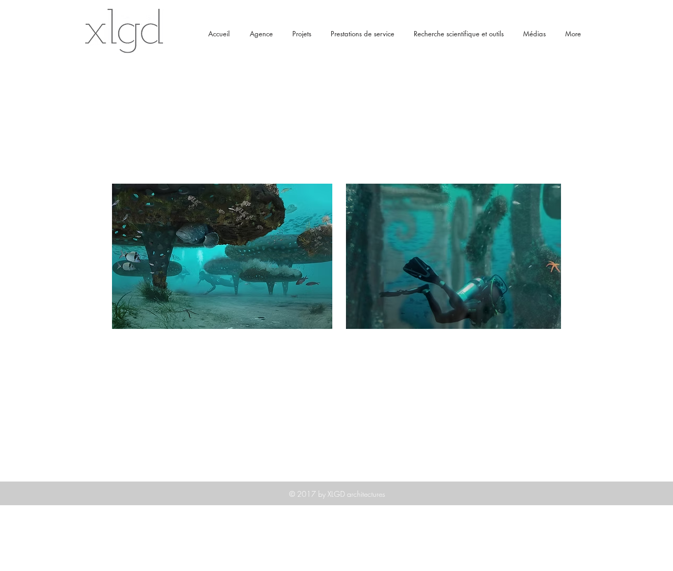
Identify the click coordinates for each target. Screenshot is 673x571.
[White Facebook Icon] (570, 559)
